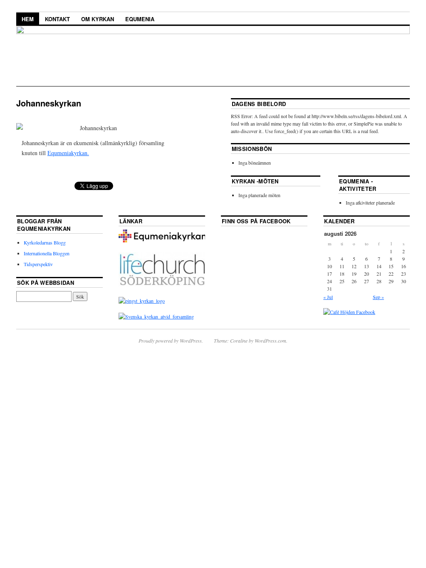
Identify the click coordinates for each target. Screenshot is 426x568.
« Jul (328, 297)
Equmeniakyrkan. (68, 153)
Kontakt (57, 19)
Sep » (378, 297)
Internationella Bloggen (46, 253)
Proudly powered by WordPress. (171, 340)
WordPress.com (270, 340)
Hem (28, 19)
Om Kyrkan (97, 19)
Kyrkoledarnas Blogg (45, 242)
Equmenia (139, 19)
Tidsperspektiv (38, 264)
